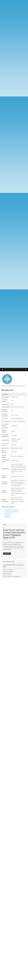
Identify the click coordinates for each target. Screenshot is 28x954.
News (4, 527)
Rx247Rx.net (7, 515)
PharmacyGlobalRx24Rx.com (11, 511)
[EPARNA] (7, 378)
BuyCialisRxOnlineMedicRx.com (12, 510)
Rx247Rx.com (7, 513)
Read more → (7, 553)
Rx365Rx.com (7, 517)
